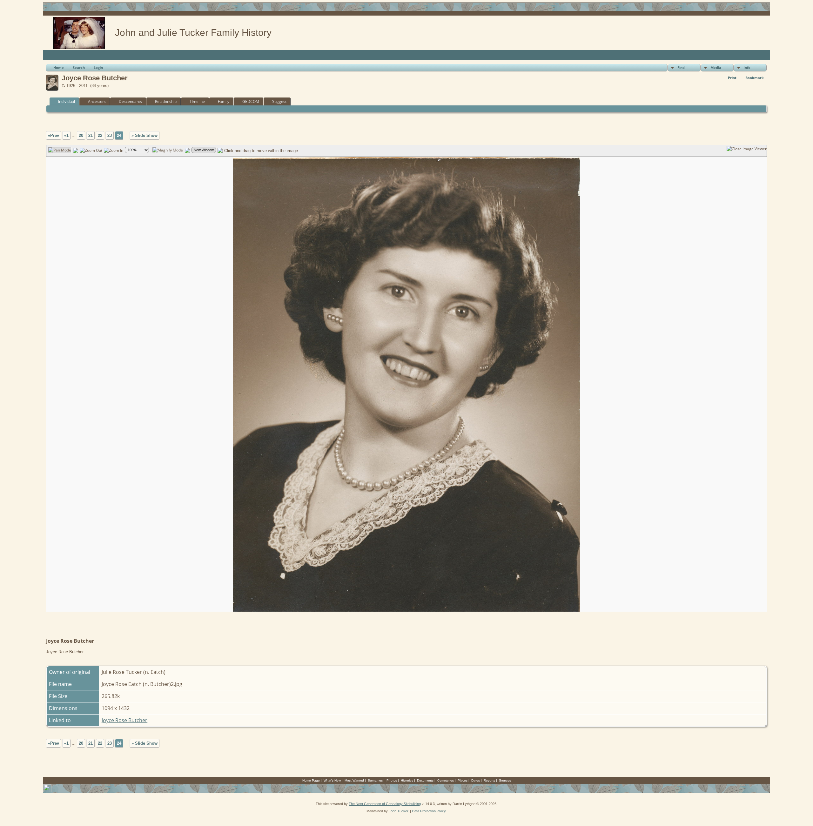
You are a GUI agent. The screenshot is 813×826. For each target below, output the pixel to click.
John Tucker (398, 811)
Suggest (279, 101)
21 (90, 135)
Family (223, 101)
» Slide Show (144, 135)
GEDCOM (250, 101)
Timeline (197, 101)
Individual (66, 101)
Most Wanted (354, 780)
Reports (489, 780)
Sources (505, 780)
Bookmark (754, 77)
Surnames (375, 780)
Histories (407, 780)
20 (81, 135)
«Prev (53, 135)
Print (732, 77)
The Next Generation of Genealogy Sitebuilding (385, 804)
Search (79, 67)
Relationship (166, 101)
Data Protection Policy (429, 811)
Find (681, 67)
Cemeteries (445, 780)
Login (98, 67)
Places (462, 780)
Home (58, 67)
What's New (332, 780)
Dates (475, 780)
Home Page (311, 780)
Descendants (130, 101)
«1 (66, 135)
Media (715, 67)
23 (109, 135)
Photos (391, 780)
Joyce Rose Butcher (124, 720)
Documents (425, 780)
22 (100, 135)
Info (746, 67)
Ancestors (97, 101)
